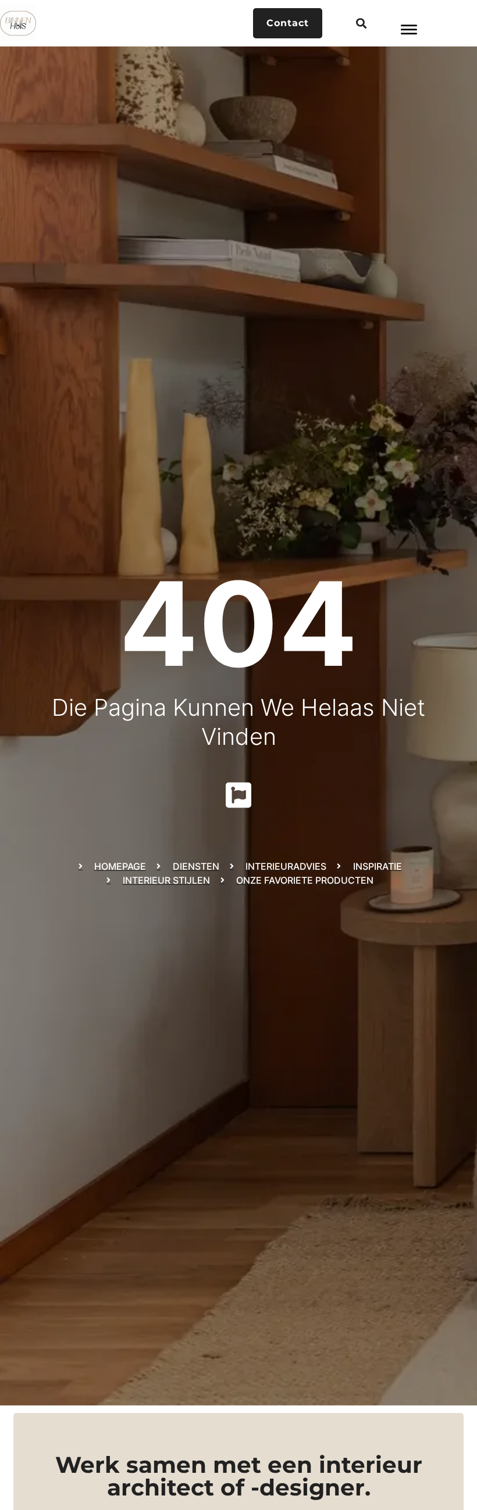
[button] (361, 23)
